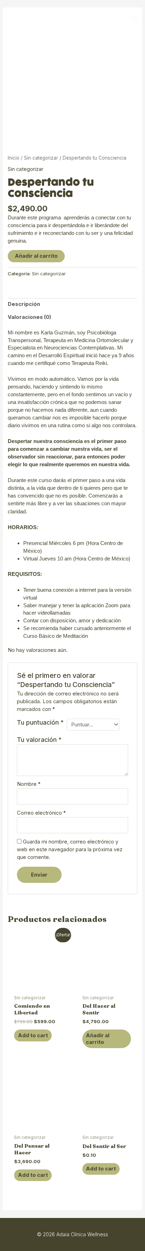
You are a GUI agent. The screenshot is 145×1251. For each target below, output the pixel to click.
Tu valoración (39, 739)
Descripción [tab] (24, 304)
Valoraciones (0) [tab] (29, 317)
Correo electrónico (41, 813)
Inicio (13, 158)
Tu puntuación (40, 722)
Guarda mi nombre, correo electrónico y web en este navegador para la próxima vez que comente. (69, 849)
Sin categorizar (41, 158)
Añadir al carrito (36, 256)
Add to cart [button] (33, 1035)
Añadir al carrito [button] (97, 1038)
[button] (133, 18)
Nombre (28, 784)
